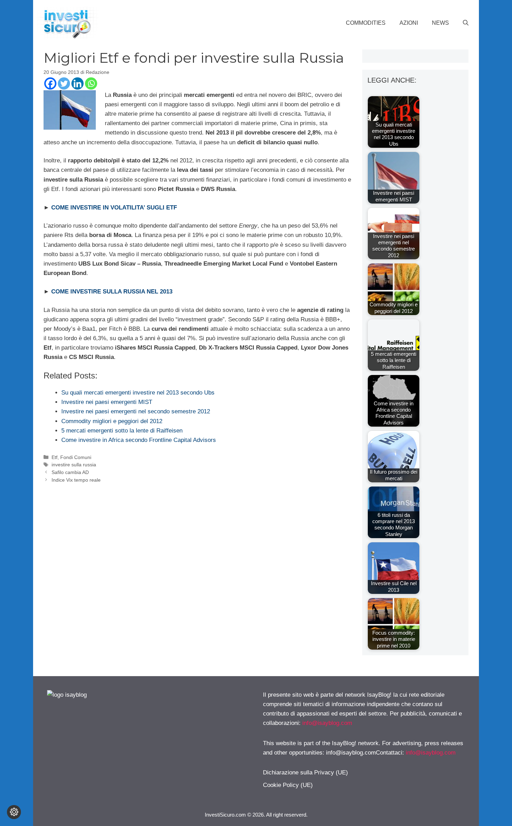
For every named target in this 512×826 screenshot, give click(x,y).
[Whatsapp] (91, 83)
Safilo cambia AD (70, 472)
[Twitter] (64, 83)
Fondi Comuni (75, 457)
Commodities (366, 23)
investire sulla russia (74, 464)
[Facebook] (50, 83)
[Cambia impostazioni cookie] (14, 812)
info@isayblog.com (327, 723)
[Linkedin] (77, 83)
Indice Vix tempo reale (76, 480)
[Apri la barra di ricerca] (465, 23)
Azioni (408, 23)
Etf (54, 457)
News (440, 23)
